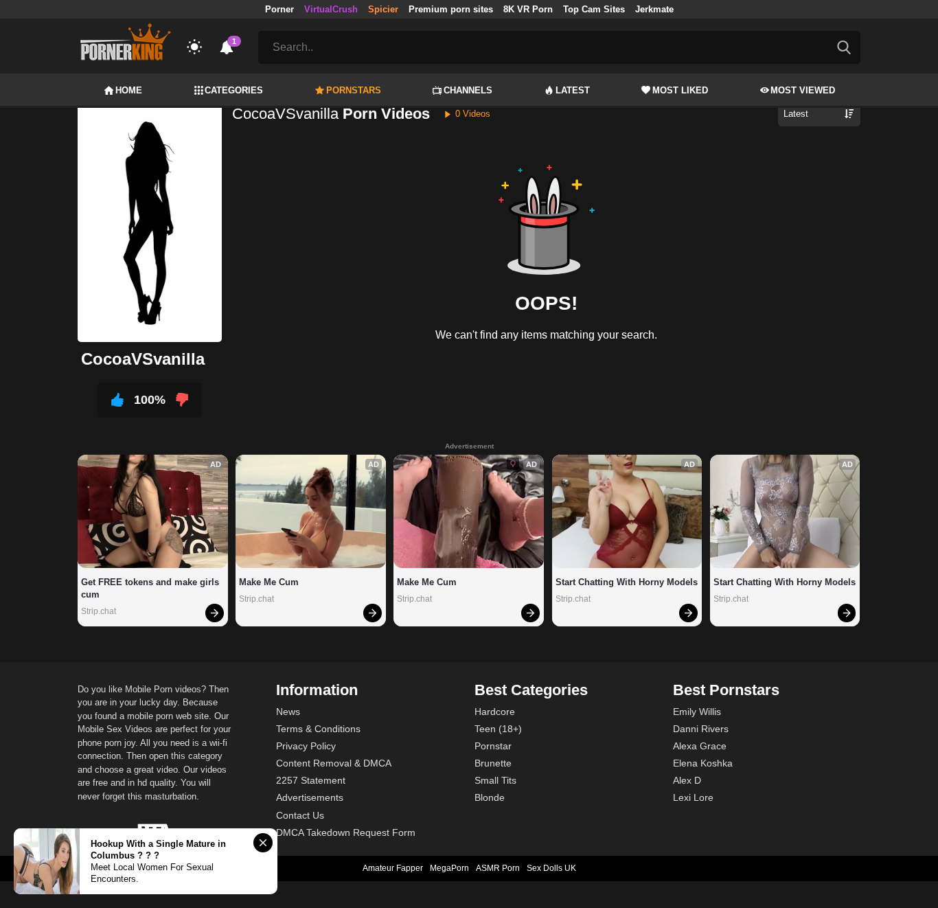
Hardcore (494, 711)
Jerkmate (654, 9)
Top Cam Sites (594, 9)
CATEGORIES (234, 90)
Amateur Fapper (393, 868)
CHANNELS (468, 90)
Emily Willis (697, 711)
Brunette (493, 763)
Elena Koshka (703, 763)
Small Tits (495, 780)
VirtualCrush (331, 9)
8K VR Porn (528, 9)
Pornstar (493, 745)
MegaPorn (449, 868)
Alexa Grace (700, 745)
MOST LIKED (680, 90)
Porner (279, 9)
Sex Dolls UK (551, 868)
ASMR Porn (498, 868)
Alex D (687, 780)
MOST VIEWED (802, 90)
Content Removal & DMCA (333, 763)
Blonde (489, 797)
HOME (128, 90)
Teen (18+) (498, 728)
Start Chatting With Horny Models (627, 582)
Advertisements (309, 797)
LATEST (573, 90)
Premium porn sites (451, 9)
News (288, 711)
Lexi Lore (693, 797)
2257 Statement (310, 780)
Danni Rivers (701, 728)
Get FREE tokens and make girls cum (151, 588)
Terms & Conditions (318, 728)
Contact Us (300, 815)
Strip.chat (98, 611)
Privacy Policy (306, 745)
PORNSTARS (353, 90)
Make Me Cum (269, 582)
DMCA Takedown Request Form (345, 832)
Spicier (383, 9)
